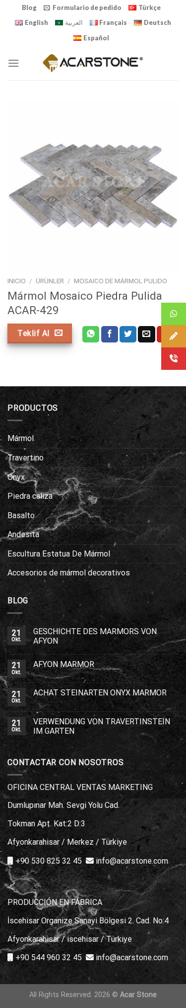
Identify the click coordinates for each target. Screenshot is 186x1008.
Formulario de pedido (87, 7)
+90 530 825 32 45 (48, 861)
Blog (29, 7)
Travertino (25, 457)
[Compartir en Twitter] (128, 334)
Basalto (21, 515)
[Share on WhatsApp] (90, 334)
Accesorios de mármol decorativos (68, 572)
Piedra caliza (30, 496)
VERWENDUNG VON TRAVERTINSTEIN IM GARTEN (101, 726)
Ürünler (50, 281)
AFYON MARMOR (63, 664)
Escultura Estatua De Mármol (58, 554)
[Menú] (13, 63)
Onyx (16, 477)
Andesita (23, 534)
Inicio (16, 281)
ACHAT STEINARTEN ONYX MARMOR (100, 692)
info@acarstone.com (132, 861)
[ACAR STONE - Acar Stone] (93, 63)
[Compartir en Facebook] (109, 334)
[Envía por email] (146, 334)
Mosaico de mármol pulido (120, 281)
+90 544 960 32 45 (48, 957)
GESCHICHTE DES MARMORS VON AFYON (95, 636)
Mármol (20, 438)
